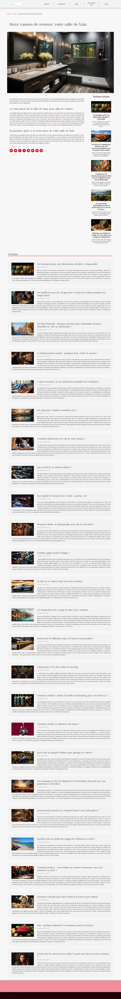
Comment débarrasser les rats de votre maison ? (61, 438)
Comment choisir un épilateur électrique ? (58, 724)
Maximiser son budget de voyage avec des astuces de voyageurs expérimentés (101, 235)
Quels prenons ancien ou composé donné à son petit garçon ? (68, 810)
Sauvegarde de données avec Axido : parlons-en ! (62, 495)
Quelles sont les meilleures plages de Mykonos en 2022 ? (66, 839)
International (61, 4)
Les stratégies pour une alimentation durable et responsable (101, 117)
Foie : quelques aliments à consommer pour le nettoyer (65, 925)
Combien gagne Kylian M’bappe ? (53, 553)
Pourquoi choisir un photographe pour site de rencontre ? (65, 524)
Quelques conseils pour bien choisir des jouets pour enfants (67, 896)
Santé (76, 4)
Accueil (9, 14)
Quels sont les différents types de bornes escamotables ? (65, 638)
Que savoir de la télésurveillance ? (54, 467)
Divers (106, 4)
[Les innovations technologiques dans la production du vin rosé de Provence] (101, 195)
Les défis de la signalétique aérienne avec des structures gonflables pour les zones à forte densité (101, 147)
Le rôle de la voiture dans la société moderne (60, 581)
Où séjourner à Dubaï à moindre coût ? (57, 410)
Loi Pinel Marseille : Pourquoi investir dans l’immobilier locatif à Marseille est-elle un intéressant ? (69, 325)
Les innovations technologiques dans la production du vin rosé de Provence (101, 206)
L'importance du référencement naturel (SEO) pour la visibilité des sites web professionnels (101, 177)
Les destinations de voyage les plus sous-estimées (62, 610)
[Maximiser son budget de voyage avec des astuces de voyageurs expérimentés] (101, 225)
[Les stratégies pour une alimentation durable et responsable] (101, 107)
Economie (46, 4)
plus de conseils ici (53, 123)
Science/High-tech (91, 4)
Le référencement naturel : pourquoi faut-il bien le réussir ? (67, 353)
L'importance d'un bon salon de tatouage (57, 667)
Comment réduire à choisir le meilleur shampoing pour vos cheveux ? (72, 695)
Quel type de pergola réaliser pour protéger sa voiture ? (65, 752)
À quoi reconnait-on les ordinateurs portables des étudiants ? (68, 381)
